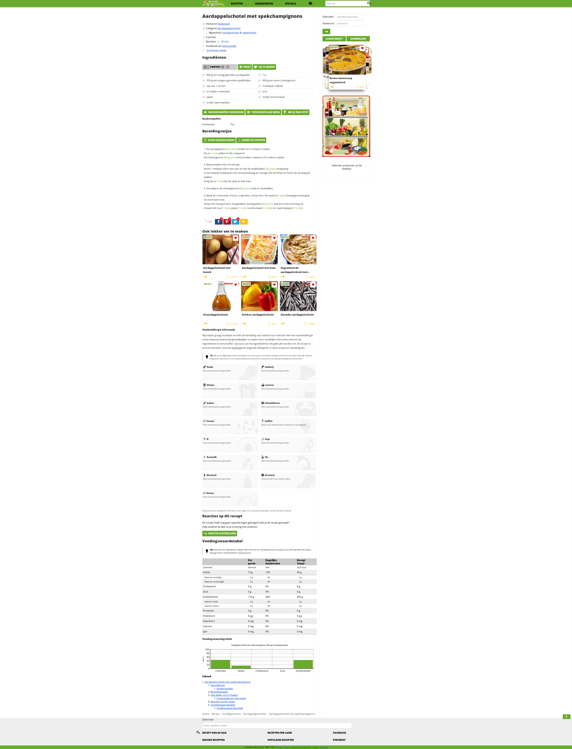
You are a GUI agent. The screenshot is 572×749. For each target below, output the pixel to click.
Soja (267, 438)
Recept (216, 713)
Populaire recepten (281, 740)
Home (205, 713)
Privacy (287, 747)
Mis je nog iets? (297, 112)
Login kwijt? (334, 38)
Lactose (269, 384)
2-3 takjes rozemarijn (218, 91)
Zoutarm (270, 475)
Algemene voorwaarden (301, 747)
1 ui (264, 75)
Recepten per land (280, 732)
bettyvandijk (229, 46)
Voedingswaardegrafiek (230, 708)
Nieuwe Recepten (213, 740)
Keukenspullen (225, 688)
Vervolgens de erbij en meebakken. (239, 188)
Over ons (324, 747)
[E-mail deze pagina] (244, 222)
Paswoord (328, 23)
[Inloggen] (326, 31)
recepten (237, 3)
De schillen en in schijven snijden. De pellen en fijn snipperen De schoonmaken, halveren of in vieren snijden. (244, 153)
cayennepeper (289, 208)
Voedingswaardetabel (223, 705)
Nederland (224, 23)
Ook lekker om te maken (224, 695)
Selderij (269, 366)
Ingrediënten (218, 685)
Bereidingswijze (219, 691)
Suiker (210, 402)
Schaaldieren (272, 402)
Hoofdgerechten (231, 713)
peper (209, 97)
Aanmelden (358, 38)
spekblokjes (263, 168)
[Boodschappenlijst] (310, 3)
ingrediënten (264, 3)
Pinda (210, 366)
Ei (208, 438)
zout (264, 91)
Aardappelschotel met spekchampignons (228, 682)
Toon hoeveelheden (221, 140)
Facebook (339, 732)
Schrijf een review (216, 50)
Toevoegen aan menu (265, 112)
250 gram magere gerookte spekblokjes (228, 80)
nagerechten (249, 32)
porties (212, 37)
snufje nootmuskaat (273, 97)
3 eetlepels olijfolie (272, 86)
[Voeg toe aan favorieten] (235, 238)
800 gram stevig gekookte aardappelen (228, 75)
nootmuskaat (259, 208)
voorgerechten (230, 32)
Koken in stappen (253, 140)
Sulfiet (268, 420)
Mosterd (211, 475)
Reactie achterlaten (222, 533)
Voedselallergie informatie (231, 698)
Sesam (210, 420)
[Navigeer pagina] (567, 716)
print (247, 66)
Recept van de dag (214, 732)
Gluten (210, 384)
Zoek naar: (208, 719)
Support (316, 747)
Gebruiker (328, 16)
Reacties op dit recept (223, 701)
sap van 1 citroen (216, 86)
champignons (221, 157)
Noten (210, 493)
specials (290, 3)
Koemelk (212, 457)
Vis (266, 457)
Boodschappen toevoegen (226, 112)
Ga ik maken (266, 66)
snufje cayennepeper (218, 102)
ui (212, 153)
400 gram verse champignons (279, 80)
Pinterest (339, 740)
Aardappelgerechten (229, 28)
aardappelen (223, 149)
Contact (279, 747)
